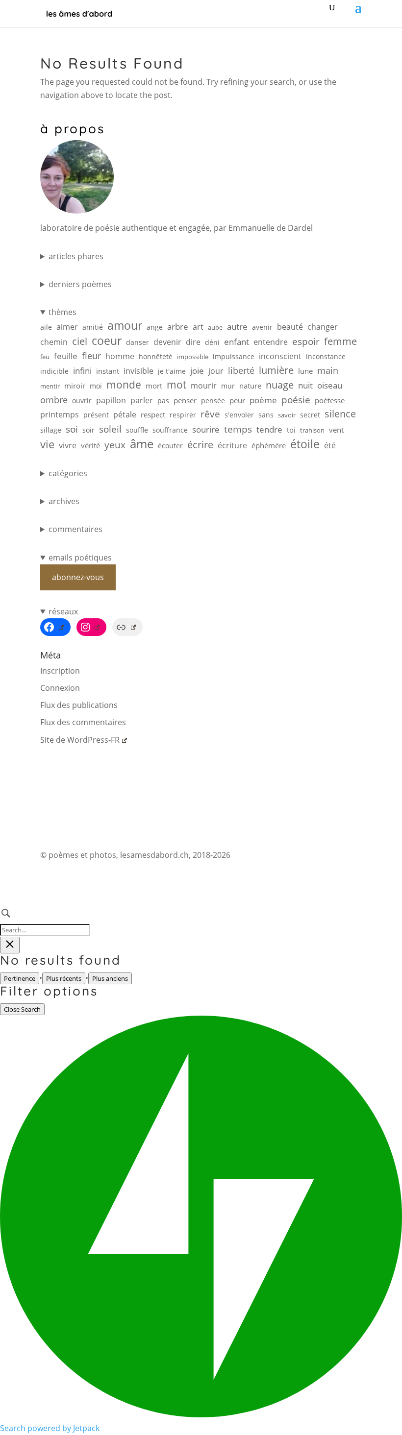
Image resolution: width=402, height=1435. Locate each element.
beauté (290, 326)
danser (137, 342)
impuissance (233, 356)
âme (141, 443)
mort (154, 386)
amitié (92, 327)
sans (266, 414)
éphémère (268, 445)
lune (305, 371)
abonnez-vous (78, 577)
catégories (68, 473)
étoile (305, 444)
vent (336, 430)
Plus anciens (110, 978)
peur (237, 400)
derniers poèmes (80, 284)
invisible (138, 370)
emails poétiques (80, 557)
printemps (59, 414)
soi (72, 429)
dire (193, 342)
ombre (54, 400)
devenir (167, 342)
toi (291, 430)
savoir (287, 415)
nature (250, 386)
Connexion (60, 687)
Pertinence (19, 978)
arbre (177, 326)
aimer (67, 326)
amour (124, 325)
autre (237, 326)
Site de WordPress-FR (80, 739)
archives (64, 501)
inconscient (280, 356)
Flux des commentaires (83, 722)
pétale (124, 414)
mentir (50, 386)
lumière (276, 370)
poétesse (330, 400)
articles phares (76, 256)
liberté (241, 370)
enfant (236, 341)
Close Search (22, 1009)
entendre (270, 342)
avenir (262, 327)
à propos (72, 129)
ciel (79, 341)
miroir (74, 386)
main (327, 370)
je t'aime (172, 371)
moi (96, 385)
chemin (54, 342)
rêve (210, 413)
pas (163, 400)
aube (215, 327)
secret (310, 414)
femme (340, 341)
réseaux (63, 611)
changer (322, 326)
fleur (91, 356)
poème (263, 400)
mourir (204, 385)
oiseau (329, 385)
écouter (170, 445)
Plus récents (63, 978)
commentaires (75, 529)
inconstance (326, 356)
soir (88, 430)
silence (340, 413)
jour (216, 370)
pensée (213, 400)
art (198, 326)
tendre (269, 429)
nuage (280, 384)
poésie (295, 399)
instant (107, 371)
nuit (305, 385)
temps (238, 429)
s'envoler (239, 414)
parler (141, 400)
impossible (192, 356)
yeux (115, 444)
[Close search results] (10, 945)
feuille (65, 356)
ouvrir (82, 400)
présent (96, 414)
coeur (107, 340)
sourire (206, 429)
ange (155, 327)
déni (212, 342)
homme (119, 356)
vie (47, 444)
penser (185, 400)
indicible (54, 371)
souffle (137, 430)
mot (176, 384)
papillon (111, 400)
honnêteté (156, 356)
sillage (50, 430)
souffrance (170, 430)
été (330, 445)
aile (46, 327)
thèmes (62, 312)
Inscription (60, 670)
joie (197, 370)
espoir (306, 341)
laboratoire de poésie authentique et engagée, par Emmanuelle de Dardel (176, 227)
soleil (110, 429)
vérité (90, 445)
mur (228, 385)
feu (45, 356)
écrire (200, 444)
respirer (183, 414)
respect (153, 414)
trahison (312, 430)
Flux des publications (79, 705)
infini (82, 370)
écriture (232, 445)
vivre (67, 445)
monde (123, 384)
